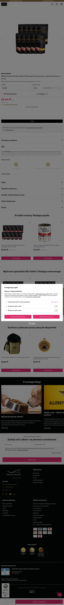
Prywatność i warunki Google (33, 296)
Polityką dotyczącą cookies (42, 293)
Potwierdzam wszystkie (46, 316)
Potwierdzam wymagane (18, 316)
